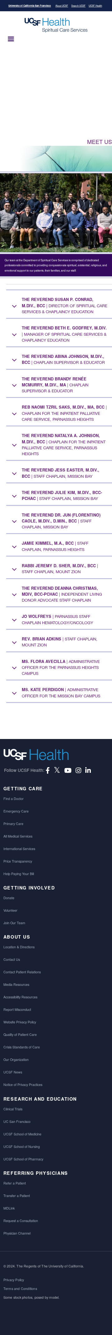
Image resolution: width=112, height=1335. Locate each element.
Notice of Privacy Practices (22, 1084)
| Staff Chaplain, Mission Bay (60, 473)
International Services (19, 848)
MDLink (9, 1208)
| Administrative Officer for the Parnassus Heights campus (61, 667)
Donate (8, 897)
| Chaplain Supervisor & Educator (63, 359)
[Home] (56, 25)
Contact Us (11, 959)
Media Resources (16, 984)
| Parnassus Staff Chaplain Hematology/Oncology (57, 619)
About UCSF (61, 5)
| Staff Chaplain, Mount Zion (60, 568)
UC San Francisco (16, 1121)
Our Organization (16, 1059)
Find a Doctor (13, 798)
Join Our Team (14, 922)
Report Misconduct (17, 1009)
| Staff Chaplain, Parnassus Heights (55, 546)
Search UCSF (78, 5)
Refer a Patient (14, 1183)
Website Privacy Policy (19, 1022)
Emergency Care (16, 811)
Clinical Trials (12, 1109)
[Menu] (10, 39)
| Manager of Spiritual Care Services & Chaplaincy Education (64, 334)
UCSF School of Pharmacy (23, 1159)
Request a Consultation (20, 1220)
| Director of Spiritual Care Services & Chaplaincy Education (64, 305)
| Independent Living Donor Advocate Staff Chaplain (62, 594)
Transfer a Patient (16, 1195)
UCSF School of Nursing (21, 1146)
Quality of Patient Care (20, 1034)
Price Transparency (17, 861)
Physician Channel (16, 1233)
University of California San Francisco (29, 5)
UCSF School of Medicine (22, 1134)
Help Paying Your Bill (18, 873)
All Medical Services (17, 836)
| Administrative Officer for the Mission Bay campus (61, 692)
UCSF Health (95, 5)
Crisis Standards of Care (21, 1047)
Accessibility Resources (20, 997)
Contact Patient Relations (22, 972)
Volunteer (10, 910)
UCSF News (12, 1072)
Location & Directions (19, 947)
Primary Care (13, 823)
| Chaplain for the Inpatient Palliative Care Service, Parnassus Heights (64, 413)
